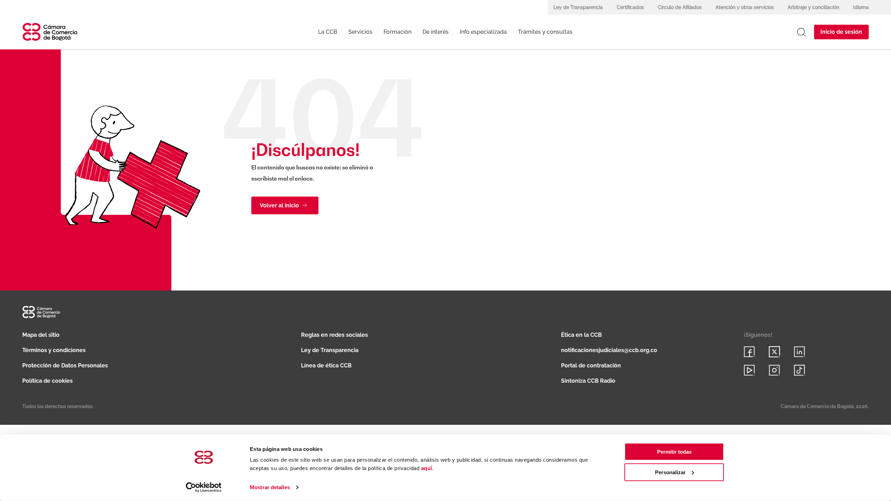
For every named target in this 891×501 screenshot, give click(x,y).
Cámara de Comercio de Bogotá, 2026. (825, 406)
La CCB (327, 32)
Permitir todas (674, 452)
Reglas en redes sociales (334, 335)
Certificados (630, 7)
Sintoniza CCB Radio (588, 380)
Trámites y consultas (545, 32)
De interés (436, 32)
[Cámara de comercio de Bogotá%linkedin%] (799, 351)
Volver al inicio (279, 205)
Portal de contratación (591, 365)
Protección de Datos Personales (65, 365)
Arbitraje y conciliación (813, 7)
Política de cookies (47, 380)
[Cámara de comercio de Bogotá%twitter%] (774, 351)
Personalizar (670, 472)
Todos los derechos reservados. (58, 406)
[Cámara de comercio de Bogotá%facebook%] (749, 351)
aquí (426, 468)
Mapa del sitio (41, 335)
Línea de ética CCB (326, 365)
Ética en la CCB (581, 335)
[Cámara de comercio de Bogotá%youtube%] (749, 370)
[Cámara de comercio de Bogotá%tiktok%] (799, 370)
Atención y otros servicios (745, 7)
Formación (397, 32)
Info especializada (483, 32)
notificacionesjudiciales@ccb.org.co (609, 350)
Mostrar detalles (270, 487)
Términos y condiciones (54, 350)
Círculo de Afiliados (680, 7)
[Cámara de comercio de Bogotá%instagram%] (774, 370)
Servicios (360, 32)
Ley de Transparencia (578, 7)
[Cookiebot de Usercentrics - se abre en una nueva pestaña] (203, 487)
